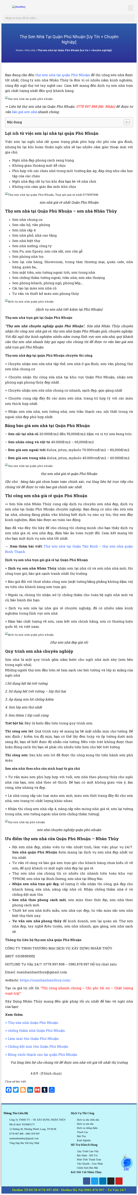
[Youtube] (119, 1181)
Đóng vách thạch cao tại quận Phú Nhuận (42, 1054)
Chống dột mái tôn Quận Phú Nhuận (38, 1046)
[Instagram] (110, 1181)
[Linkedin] (102, 1181)
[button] (130, 8)
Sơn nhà (30, 50)
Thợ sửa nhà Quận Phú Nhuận (33, 1022)
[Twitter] (94, 1181)
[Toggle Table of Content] (125, 122)
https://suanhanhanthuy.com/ (45, 980)
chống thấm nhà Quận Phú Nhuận (36, 1030)
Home (19, 50)
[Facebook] (86, 1181)
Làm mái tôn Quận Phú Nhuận (33, 1038)
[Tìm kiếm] (131, 18)
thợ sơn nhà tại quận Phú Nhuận (62, 75)
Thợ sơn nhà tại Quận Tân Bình (71, 546)
